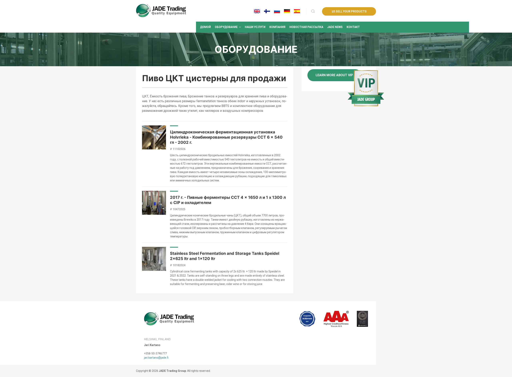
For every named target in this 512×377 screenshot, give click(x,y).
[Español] (297, 11)
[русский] (277, 11)
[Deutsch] (287, 11)
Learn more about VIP (334, 75)
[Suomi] (267, 11)
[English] (257, 11)
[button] (228, 27)
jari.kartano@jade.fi (156, 357)
